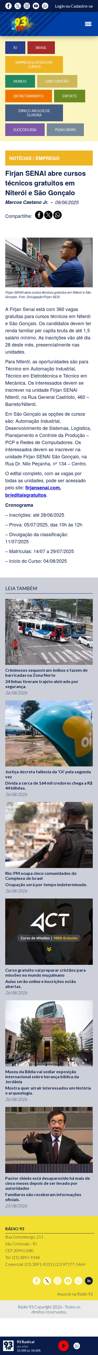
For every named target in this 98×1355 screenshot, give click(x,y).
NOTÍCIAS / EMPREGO (34, 158)
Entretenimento (29, 96)
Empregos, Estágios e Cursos (34, 64)
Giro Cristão (57, 81)
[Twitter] (17, 6)
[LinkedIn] (89, 1281)
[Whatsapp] (45, 6)
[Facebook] (8, 6)
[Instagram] (27, 6)
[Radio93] (21, 24)
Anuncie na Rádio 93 (75, 1293)
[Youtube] (36, 6)
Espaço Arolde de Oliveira (34, 113)
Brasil (41, 48)
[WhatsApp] (56, 215)
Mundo (20, 81)
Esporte (69, 96)
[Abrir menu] (88, 24)
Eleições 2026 (25, 130)
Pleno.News (65, 130)
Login (60, 5)
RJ (15, 48)
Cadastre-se (82, 5)
